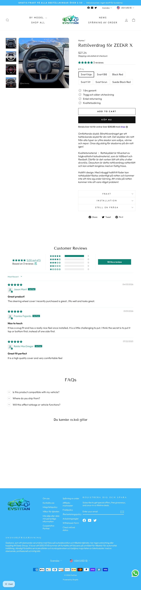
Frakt (106, 194)
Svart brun (101, 82)
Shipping (82, 56)
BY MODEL (37, 17)
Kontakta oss (48, 502)
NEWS (103, 17)
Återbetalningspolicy (72, 514)
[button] (85, 62)
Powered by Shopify (70, 579)
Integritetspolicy (50, 507)
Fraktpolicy (68, 510)
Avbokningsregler (71, 518)
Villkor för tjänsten (51, 511)
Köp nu (106, 119)
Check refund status (69, 528)
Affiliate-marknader (68, 504)
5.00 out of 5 (34, 260)
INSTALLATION (107, 200)
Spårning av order (102, 22)
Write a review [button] (114, 262)
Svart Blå (102, 74)
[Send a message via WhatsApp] (135, 573)
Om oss (46, 498)
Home (81, 40)
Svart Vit (85, 82)
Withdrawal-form (71, 523)
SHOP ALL (38, 22)
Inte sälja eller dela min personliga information (51, 519)
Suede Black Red (121, 82)
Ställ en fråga (107, 207)
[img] (15, 284)
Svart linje (86, 74)
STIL (81, 69)
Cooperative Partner (48, 527)
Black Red (117, 74)
